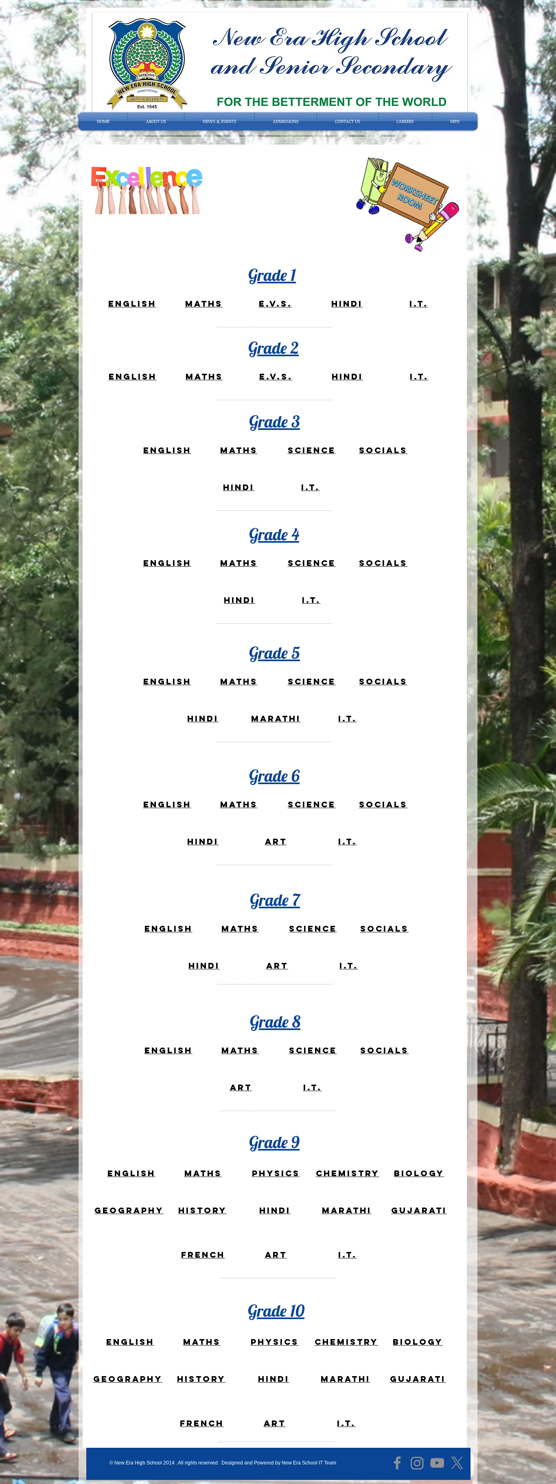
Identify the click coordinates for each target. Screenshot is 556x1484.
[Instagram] (417, 1462)
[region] (131, 303)
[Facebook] (397, 1462)
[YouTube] (437, 1462)
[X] (457, 1462)
